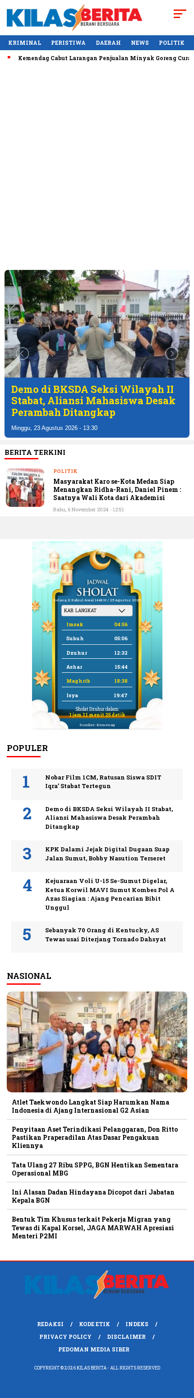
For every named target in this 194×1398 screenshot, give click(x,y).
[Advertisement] (97, 166)
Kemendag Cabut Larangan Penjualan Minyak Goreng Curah (94, 57)
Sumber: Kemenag (97, 725)
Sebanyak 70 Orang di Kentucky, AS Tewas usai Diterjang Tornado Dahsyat (105, 934)
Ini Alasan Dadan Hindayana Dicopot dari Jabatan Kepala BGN (93, 1196)
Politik (172, 42)
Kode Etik (94, 1323)
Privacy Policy (65, 1336)
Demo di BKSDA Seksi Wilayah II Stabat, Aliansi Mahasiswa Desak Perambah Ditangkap (93, 400)
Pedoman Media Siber (93, 1349)
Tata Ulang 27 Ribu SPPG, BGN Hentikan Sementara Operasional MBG (95, 1169)
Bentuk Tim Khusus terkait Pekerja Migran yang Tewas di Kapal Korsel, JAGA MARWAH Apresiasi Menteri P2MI (93, 1227)
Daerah (108, 42)
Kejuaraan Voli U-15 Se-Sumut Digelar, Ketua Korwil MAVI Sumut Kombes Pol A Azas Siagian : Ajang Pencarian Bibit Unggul (110, 894)
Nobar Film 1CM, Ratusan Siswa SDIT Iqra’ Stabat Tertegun (103, 781)
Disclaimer (126, 1336)
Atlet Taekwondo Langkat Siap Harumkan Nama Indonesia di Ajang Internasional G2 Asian (90, 1106)
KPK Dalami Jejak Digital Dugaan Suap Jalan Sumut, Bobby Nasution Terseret (107, 853)
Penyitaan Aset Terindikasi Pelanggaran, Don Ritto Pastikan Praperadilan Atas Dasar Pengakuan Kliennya (95, 1137)
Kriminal (24, 42)
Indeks (136, 1323)
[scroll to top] (181, 1345)
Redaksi (50, 1323)
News (140, 42)
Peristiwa (68, 42)
